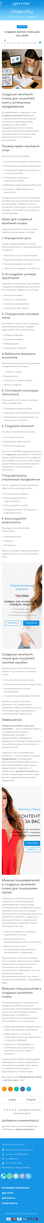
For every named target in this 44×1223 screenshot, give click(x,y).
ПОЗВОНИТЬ (13, 623)
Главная (11, 17)
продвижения (30, 479)
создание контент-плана (16, 115)
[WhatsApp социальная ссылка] (16, 1089)
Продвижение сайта (30, 1077)
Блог (21, 17)
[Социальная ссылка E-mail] (4, 1089)
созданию (10, 454)
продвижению (13, 106)
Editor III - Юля (14, 43)
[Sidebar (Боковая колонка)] (3, 370)
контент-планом (25, 771)
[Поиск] (41, 3)
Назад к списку (22, 1099)
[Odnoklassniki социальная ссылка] (10, 1089)
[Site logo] (22, 3)
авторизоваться (25, 1129)
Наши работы (23, 1168)
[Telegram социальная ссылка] (28, 1089)
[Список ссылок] (22, 1149)
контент (27, 426)
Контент (32, 17)
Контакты (7, 1168)
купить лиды (10, 1080)
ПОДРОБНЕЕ (31, 623)
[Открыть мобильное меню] (3, 3)
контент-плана (14, 223)
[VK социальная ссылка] (22, 1089)
